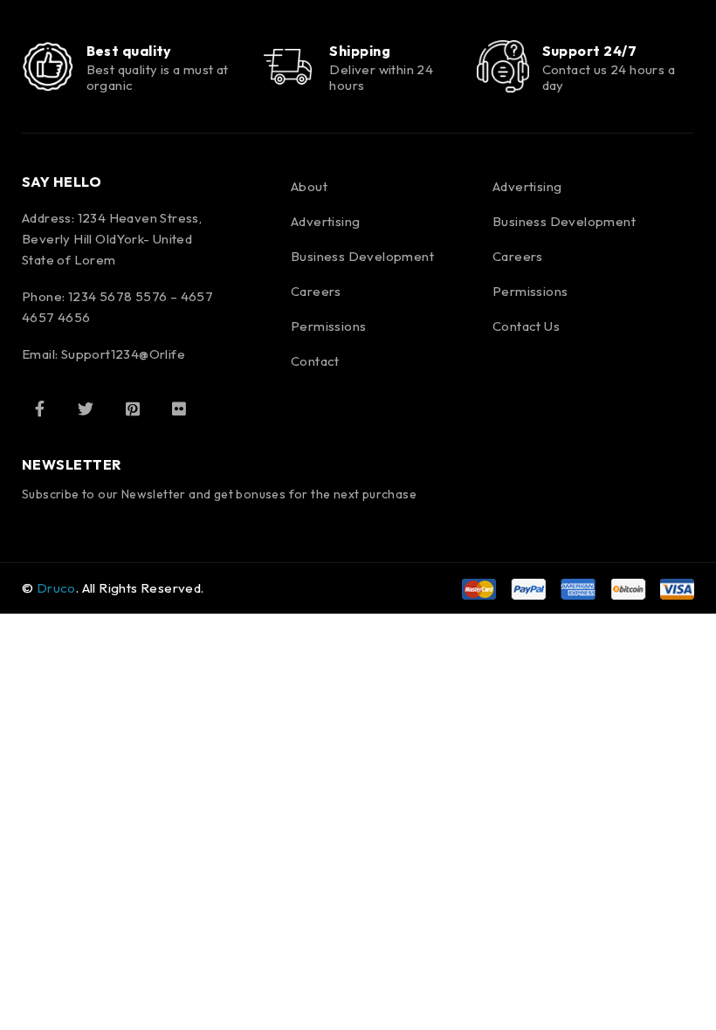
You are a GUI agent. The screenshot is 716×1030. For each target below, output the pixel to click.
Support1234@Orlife (123, 354)
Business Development (362, 256)
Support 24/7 (589, 50)
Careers (316, 291)
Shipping (359, 50)
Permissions (328, 326)
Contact (315, 361)
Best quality (129, 50)
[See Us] (132, 408)
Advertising (325, 221)
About (309, 186)
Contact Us (526, 326)
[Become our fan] (39, 408)
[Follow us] (85, 408)
